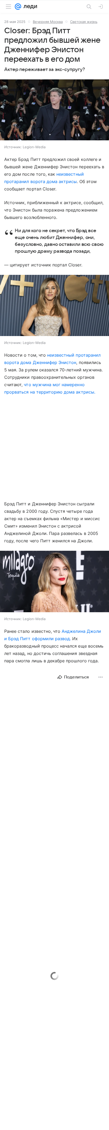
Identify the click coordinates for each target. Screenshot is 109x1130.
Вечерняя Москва (48, 22)
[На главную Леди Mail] (29, 6)
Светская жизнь (83, 22)
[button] (54, 110)
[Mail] (18, 6)
